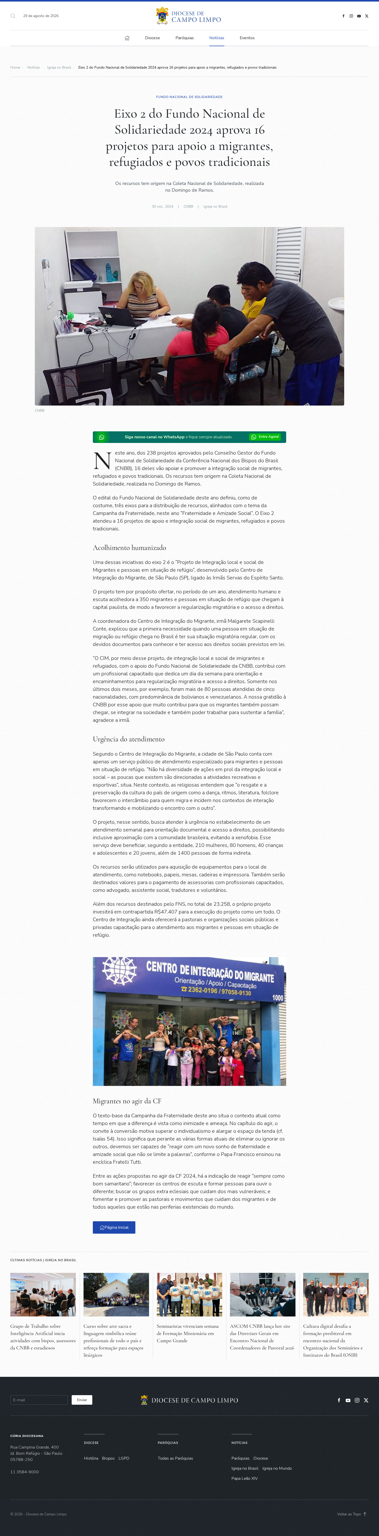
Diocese (91, 1443)
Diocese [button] (152, 38)
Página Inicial (117, 1227)
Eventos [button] (247, 38)
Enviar (82, 1399)
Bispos (108, 1458)
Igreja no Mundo (277, 1468)
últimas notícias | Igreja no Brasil (43, 1260)
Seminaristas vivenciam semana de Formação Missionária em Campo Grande (188, 1333)
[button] (12, 15)
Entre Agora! (269, 436)
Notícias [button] (216, 38)
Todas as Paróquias (175, 1458)
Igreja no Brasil (215, 206)
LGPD (124, 1458)
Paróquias (185, 38)
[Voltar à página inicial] (190, 16)
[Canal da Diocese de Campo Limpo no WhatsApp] (103, 437)
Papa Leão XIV (245, 1478)
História (91, 1458)
